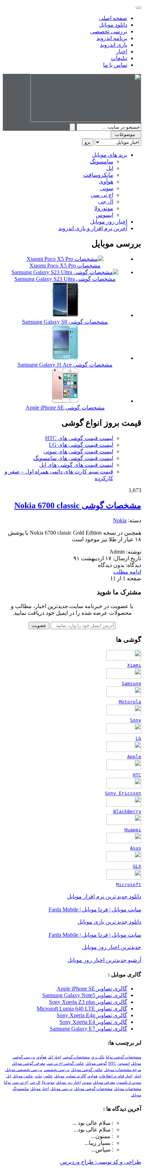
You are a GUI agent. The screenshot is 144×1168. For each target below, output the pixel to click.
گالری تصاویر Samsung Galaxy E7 (88, 1029)
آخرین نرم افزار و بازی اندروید (92, 228)
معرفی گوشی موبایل (28, 1063)
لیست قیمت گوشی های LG (81, 445)
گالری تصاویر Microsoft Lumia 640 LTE (82, 1009)
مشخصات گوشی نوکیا (123, 1057)
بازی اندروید (113, 45)
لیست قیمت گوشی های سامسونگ (73, 458)
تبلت (38, 1076)
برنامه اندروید (111, 38)
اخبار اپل (54, 1057)
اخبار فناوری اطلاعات (115, 1076)
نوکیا (7, 1082)
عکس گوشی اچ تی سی (65, 1063)
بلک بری (98, 1057)
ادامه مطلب (127, 572)
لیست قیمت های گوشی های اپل (76, 465)
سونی (106, 188)
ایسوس (104, 215)
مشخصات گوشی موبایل (93, 1089)
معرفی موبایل (104, 1082)
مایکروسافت (98, 175)
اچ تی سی (102, 195)
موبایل (136, 1095)
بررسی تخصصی (108, 31)
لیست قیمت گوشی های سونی (78, 451)
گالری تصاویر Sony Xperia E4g (92, 1015)
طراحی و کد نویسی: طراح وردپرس (100, 1162)
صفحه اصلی (113, 18)
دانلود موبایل (113, 25)
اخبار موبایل (39, 1089)
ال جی (105, 202)
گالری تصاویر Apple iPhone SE (92, 989)
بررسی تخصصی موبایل (23, 1070)
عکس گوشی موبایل (87, 1070)
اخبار (121, 51)
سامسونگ (101, 161)
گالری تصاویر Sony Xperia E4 (93, 1022)
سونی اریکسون (128, 1082)
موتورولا (103, 208)
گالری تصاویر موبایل (70, 1076)
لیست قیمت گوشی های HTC (79, 438)
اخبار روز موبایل (108, 222)
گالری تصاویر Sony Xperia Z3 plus (88, 1002)
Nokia (120, 520)
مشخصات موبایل (127, 1089)
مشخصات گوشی (76, 1057)
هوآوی (106, 182)
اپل (109, 168)
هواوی (92, 1076)
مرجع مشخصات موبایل (122, 1070)
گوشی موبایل (96, 1063)
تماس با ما (115, 65)
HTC (112, 1063)
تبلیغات (119, 58)
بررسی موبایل (61, 1089)
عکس (48, 1076)
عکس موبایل (23, 1076)
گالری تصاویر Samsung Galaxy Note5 (84, 995)
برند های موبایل (109, 155)
